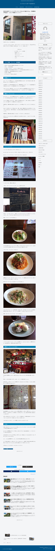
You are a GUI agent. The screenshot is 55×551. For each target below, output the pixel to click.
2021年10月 (40, 123)
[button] (51, 74)
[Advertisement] (19, 457)
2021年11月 (40, 121)
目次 (18, 49)
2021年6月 (40, 131)
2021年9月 (40, 125)
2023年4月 (40, 93)
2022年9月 (40, 102)
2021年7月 (40, 129)
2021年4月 (40, 135)
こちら (9, 68)
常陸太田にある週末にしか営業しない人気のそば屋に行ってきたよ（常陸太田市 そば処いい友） (45, 58)
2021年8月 (40, 127)
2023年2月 (40, 97)
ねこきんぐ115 (45, 32)
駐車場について (17, 52)
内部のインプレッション (18, 53)
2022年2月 (40, 114)
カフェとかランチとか (42, 154)
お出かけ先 (40, 152)
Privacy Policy (42, 547)
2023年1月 (40, 99)
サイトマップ (50, 547)
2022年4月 (40, 110)
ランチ (40, 160)
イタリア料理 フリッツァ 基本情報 (19, 51)
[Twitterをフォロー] (28, 471)
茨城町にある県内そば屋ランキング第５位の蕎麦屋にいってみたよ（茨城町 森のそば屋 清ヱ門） (45, 63)
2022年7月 (40, 106)
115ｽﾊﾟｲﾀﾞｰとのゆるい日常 (43, 143)
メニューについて (17, 55)
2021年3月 (40, 137)
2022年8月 (40, 104)
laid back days (41, 147)
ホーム (40, 158)
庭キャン (40, 164)
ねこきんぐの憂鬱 (41, 156)
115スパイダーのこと (42, 145)
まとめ (16, 57)
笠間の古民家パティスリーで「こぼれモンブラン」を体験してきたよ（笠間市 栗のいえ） (45, 49)
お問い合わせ (46, 547)
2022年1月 (40, 116)
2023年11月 (40, 85)
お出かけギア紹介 (41, 149)
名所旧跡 (40, 162)
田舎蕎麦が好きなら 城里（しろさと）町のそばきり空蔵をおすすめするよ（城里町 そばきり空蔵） (45, 68)
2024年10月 (40, 83)
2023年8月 (40, 91)
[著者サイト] (11, 471)
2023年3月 (40, 95)
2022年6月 (40, 108)
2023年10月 (40, 87)
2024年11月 (40, 80)
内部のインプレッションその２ (19, 56)
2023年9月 (40, 89)
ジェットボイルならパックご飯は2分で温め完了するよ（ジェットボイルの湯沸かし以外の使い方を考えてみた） (45, 53)
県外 (39, 166)
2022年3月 (40, 112)
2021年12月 (40, 118)
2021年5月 (40, 133)
